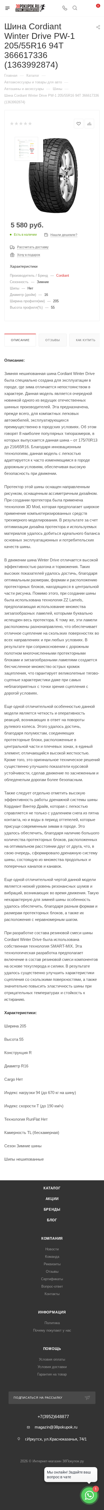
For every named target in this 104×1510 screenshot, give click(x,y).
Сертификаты (52, 1279)
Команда (52, 1257)
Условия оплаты (52, 1359)
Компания (52, 1238)
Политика (52, 1323)
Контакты (52, 1294)
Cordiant (62, 275)
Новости (52, 1249)
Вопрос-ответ (52, 1286)
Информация (52, 1312)
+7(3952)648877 (53, 1417)
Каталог (52, 1188)
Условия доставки (52, 1367)
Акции (52, 1199)
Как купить (85, 340)
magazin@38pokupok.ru (56, 1427)
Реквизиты (52, 1264)
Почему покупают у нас (52, 1330)
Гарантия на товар (52, 1374)
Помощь (52, 1349)
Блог (52, 1220)
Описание (20, 340)
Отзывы (52, 340)
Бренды (52, 1209)
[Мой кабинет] (84, 8)
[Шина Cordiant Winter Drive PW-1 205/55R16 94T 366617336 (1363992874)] (52, 175)
